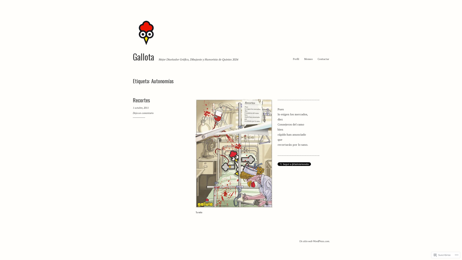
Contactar (323, 59)
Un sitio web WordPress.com (314, 241)
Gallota (143, 56)
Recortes (141, 100)
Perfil (296, 59)
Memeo (308, 59)
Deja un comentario (143, 113)
